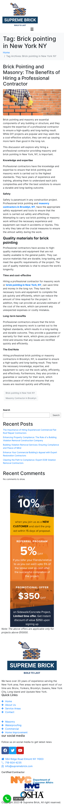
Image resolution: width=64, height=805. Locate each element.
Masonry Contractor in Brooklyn (21, 398)
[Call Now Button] (7, 799)
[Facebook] (5, 750)
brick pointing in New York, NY (23, 284)
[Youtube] (20, 750)
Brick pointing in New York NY (20, 393)
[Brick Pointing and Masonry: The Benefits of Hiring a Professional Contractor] (32, 102)
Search (6, 410)
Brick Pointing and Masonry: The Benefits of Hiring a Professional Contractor (31, 75)
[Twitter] (12, 750)
